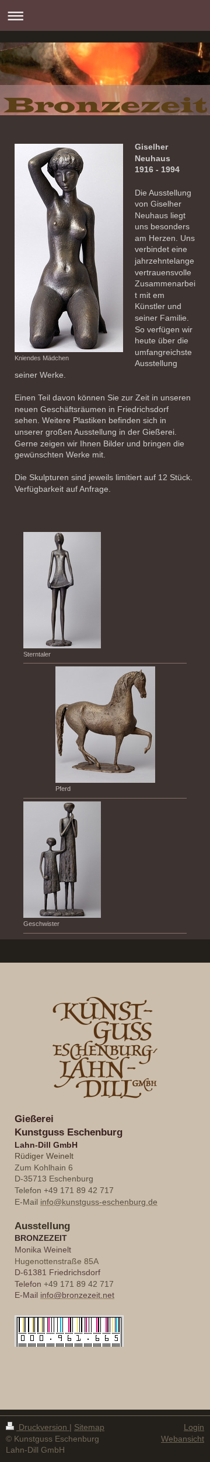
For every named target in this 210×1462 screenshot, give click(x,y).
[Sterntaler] (62, 590)
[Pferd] (105, 724)
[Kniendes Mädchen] (69, 248)
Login (194, 1427)
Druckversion (42, 1427)
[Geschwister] (62, 859)
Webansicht (182, 1438)
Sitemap (89, 1427)
